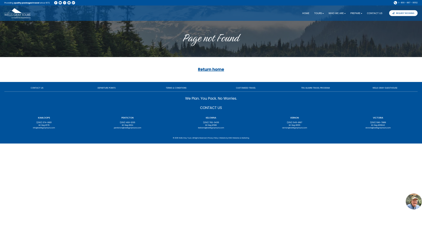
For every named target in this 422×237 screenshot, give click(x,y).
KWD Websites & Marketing (238, 138)
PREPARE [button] (355, 13)
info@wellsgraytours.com (44, 128)
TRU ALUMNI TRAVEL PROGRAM (315, 87)
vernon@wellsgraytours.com (294, 128)
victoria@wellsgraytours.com (378, 128)
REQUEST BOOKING (405, 13)
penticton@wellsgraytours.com (127, 128)
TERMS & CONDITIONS (176, 87)
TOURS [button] (318, 13)
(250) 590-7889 (378, 122)
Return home (211, 69)
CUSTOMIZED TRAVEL (246, 87)
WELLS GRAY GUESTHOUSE (385, 87)
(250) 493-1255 (127, 122)
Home (305, 13)
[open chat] (414, 201)
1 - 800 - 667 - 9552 (408, 2)
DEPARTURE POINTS (107, 87)
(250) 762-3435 (211, 122)
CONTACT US (374, 13)
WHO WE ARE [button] (336, 13)
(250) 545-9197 (294, 122)
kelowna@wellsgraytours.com (211, 128)
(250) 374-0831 (44, 122)
